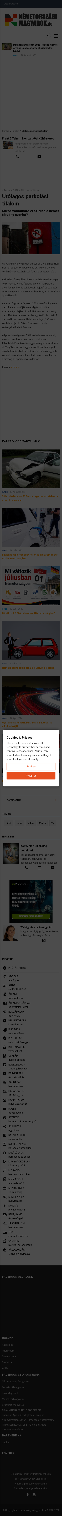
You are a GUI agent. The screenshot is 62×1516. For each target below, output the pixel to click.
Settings (31, 766)
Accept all (31, 775)
